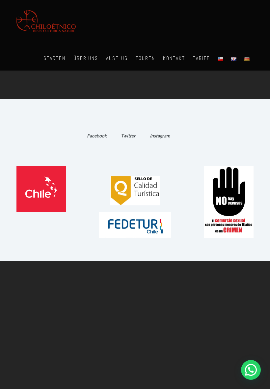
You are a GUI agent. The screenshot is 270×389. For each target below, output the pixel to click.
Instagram (160, 135)
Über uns (85, 58)
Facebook (97, 135)
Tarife (201, 58)
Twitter (128, 135)
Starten (54, 58)
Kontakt (174, 58)
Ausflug (117, 58)
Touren (145, 58)
